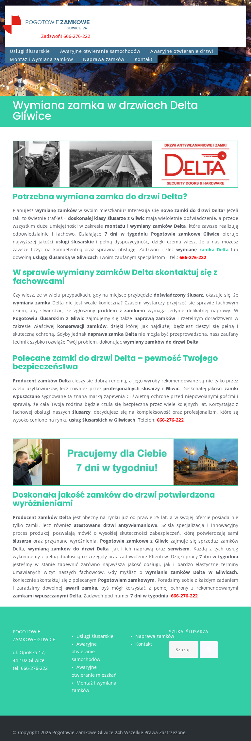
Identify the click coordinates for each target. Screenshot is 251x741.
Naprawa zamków (104, 59)
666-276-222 (34, 668)
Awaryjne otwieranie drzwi (181, 51)
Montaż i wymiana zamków (41, 59)
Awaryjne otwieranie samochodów (100, 51)
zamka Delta (214, 249)
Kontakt (144, 59)
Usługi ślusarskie (30, 51)
